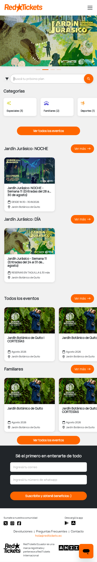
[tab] (38, 69)
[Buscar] (88, 78)
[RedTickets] (12, 548)
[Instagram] (12, 523)
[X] (6, 523)
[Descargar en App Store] (67, 523)
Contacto (77, 531)
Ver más (80, 149)
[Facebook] (19, 523)
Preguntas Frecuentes (51, 531)
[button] (87, 7)
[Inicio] (44, 7)
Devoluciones (23, 531)
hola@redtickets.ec (48, 536)
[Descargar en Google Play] (73, 523)
